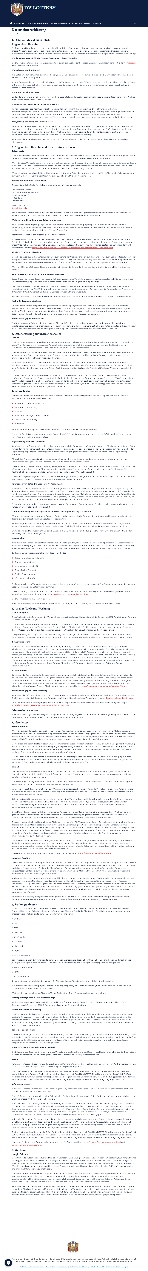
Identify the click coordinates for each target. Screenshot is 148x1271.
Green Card (19, 23)
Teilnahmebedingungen (61, 23)
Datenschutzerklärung (79, 1267)
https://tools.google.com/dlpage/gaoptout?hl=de (104, 686)
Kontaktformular (20, 208)
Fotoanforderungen (38, 23)
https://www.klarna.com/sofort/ (26, 1145)
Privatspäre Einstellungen (117, 1267)
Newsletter (51, 1267)
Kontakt (100, 1267)
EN (135, 23)
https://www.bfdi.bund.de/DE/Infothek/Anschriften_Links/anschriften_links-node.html (72, 248)
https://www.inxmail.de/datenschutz (95, 853)
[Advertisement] (74, 1215)
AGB (93, 1267)
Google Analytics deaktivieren (119, 698)
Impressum (130, 63)
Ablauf (78, 23)
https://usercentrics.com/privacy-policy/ (69, 594)
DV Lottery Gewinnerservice (32, 1267)
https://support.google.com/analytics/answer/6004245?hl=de (40, 705)
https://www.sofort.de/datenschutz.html (102, 1142)
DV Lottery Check (92, 23)
